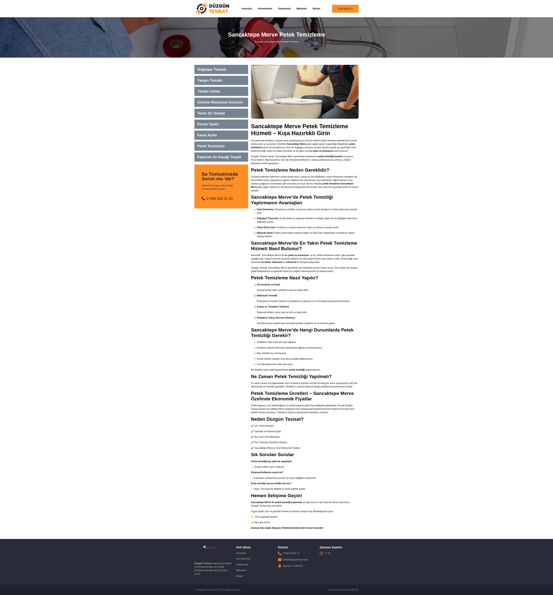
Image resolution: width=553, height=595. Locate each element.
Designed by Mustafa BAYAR (344, 590)
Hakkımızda (284, 8)
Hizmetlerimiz (265, 8)
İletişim (316, 8)
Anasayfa (247, 8)
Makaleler (302, 8)
